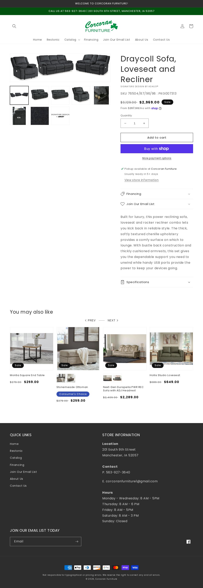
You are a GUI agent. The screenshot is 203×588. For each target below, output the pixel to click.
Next (111, 320)
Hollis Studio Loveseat (165, 375)
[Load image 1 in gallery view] (19, 95)
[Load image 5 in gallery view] (101, 95)
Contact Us (18, 486)
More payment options (156, 158)
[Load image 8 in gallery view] (60, 116)
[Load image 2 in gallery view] (40, 95)
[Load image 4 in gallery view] (81, 95)
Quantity (126, 115)
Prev (92, 320)
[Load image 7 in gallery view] (40, 116)
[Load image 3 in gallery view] (60, 95)
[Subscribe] (76, 541)
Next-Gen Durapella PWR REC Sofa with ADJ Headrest (123, 389)
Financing (17, 465)
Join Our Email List (23, 472)
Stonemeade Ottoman (72, 387)
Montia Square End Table (27, 375)
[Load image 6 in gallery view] (19, 116)
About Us (16, 479)
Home (14, 444)
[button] (14, 26)
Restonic (16, 451)
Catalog (16, 458)
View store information (141, 180)
